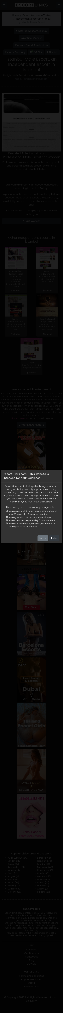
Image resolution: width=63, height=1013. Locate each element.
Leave (42, 538)
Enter (54, 538)
